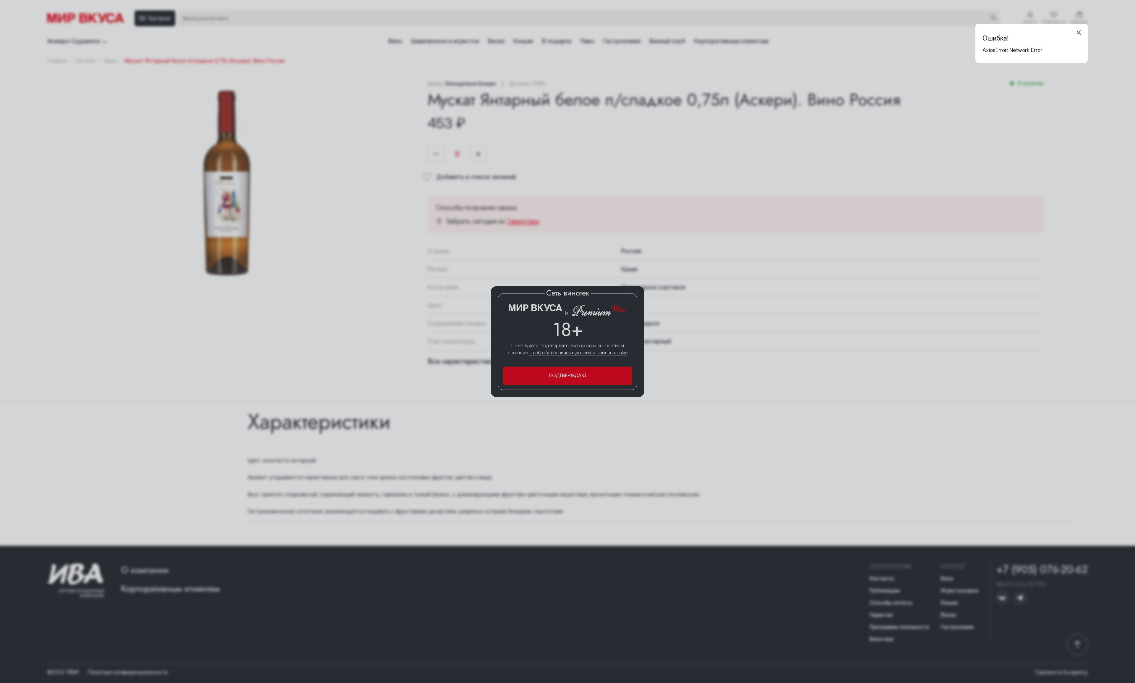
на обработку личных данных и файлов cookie (578, 353)
